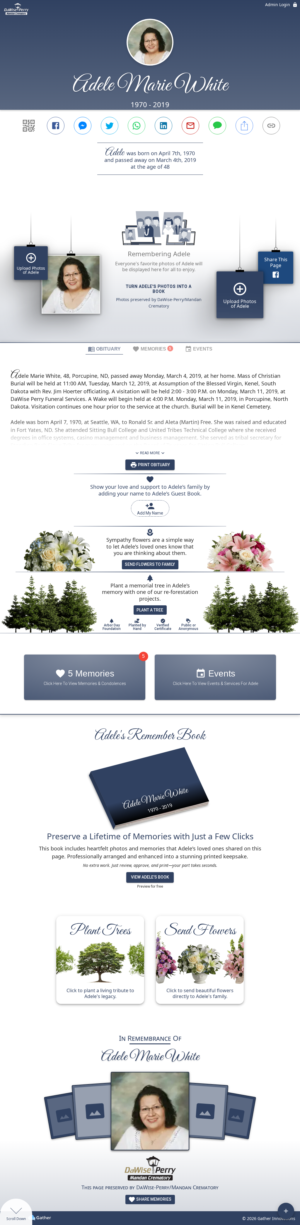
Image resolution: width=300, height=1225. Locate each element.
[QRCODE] (29, 125)
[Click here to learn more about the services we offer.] (150, 1169)
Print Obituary (153, 464)
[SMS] (217, 125)
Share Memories (153, 1199)
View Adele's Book (150, 877)
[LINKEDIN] (163, 125)
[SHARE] (244, 125)
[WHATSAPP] (136, 125)
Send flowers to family (150, 564)
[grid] (150, 268)
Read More (150, 453)
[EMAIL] (190, 125)
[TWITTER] (109, 125)
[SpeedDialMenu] (286, 1211)
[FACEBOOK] (55, 125)
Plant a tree (150, 610)
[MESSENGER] (82, 125)
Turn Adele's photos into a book (159, 289)
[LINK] (271, 125)
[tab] (104, 349)
